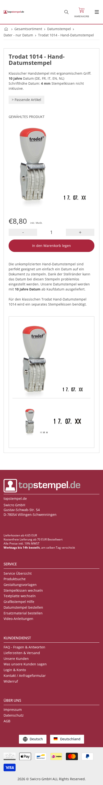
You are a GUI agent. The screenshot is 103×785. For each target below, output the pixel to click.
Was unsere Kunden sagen (25, 664)
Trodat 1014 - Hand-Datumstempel (66, 35)
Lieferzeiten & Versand (22, 653)
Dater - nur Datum (18, 35)
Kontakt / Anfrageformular (25, 675)
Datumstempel (59, 29)
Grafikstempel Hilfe (19, 601)
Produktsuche (15, 579)
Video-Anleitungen (18, 618)
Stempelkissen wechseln (23, 590)
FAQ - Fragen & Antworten (24, 647)
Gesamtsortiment (28, 29)
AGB (7, 721)
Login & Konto (15, 670)
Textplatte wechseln (20, 596)
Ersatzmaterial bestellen (23, 613)
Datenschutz (14, 715)
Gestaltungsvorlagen (20, 584)
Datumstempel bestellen (23, 607)
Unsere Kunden (16, 658)
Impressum (13, 709)
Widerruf (11, 681)
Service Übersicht (18, 573)
